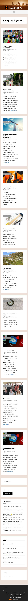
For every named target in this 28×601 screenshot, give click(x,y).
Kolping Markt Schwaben (8, 49)
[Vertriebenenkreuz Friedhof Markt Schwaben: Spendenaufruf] (13, 124)
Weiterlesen (14, 110)
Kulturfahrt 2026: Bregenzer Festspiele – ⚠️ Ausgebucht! (15, 553)
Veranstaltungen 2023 (8, 350)
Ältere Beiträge (6, 481)
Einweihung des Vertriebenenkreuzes (8, 90)
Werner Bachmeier (7, 352)
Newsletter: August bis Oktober (9, 449)
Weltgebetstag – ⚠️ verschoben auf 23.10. (13, 514)
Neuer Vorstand (7, 398)
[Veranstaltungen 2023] (13, 341)
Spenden (3, 590)
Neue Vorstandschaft (8, 187)
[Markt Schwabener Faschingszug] (13, 36)
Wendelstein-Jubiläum (11, 548)
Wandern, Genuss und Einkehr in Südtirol (8, 269)
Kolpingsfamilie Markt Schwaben (15, 7)
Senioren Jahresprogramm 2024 (9, 314)
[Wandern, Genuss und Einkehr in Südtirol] (13, 258)
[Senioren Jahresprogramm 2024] (13, 304)
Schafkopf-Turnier (7, 510)
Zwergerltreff (9, 544)
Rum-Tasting (6, 517)
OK (10, 599)
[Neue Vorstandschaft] (13, 177)
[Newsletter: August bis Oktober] (13, 438)
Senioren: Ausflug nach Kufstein (11, 506)
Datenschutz (15, 599)
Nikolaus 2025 (9, 562)
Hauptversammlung (8, 512)
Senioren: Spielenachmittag (10, 527)
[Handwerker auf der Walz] (13, 219)
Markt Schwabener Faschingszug (8, 47)
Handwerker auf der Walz (9, 228)
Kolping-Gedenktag (7, 530)
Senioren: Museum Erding (9, 519)
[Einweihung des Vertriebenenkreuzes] (13, 79)
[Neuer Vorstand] (13, 388)
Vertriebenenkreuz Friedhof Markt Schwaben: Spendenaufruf (10, 136)
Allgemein (7, 33)
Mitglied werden (5, 587)
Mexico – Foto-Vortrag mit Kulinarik (11, 521)
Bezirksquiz (6, 525)
